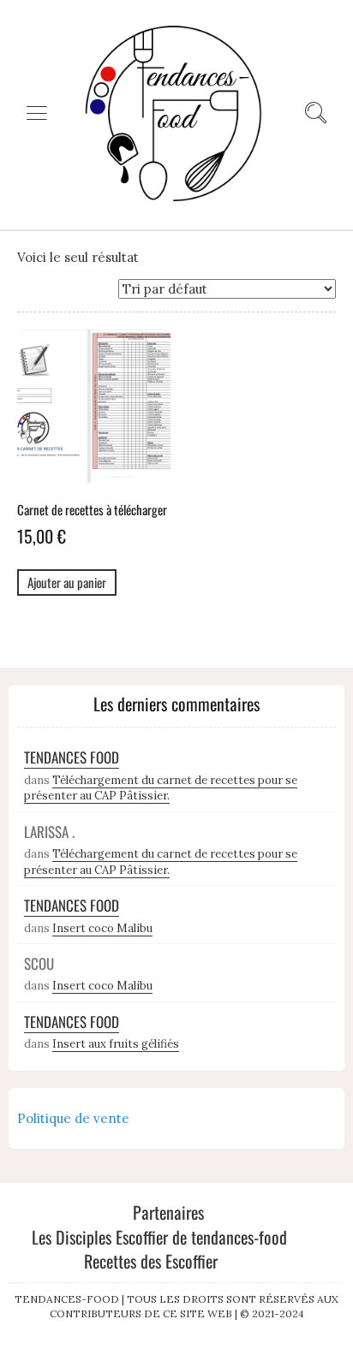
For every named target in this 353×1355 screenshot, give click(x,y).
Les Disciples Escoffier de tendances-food (159, 1237)
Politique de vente (73, 1118)
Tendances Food (71, 757)
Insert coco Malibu (102, 928)
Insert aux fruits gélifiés (115, 1044)
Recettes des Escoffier (151, 1261)
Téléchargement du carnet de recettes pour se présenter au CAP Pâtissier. (160, 788)
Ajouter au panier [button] (66, 582)
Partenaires (168, 1212)
